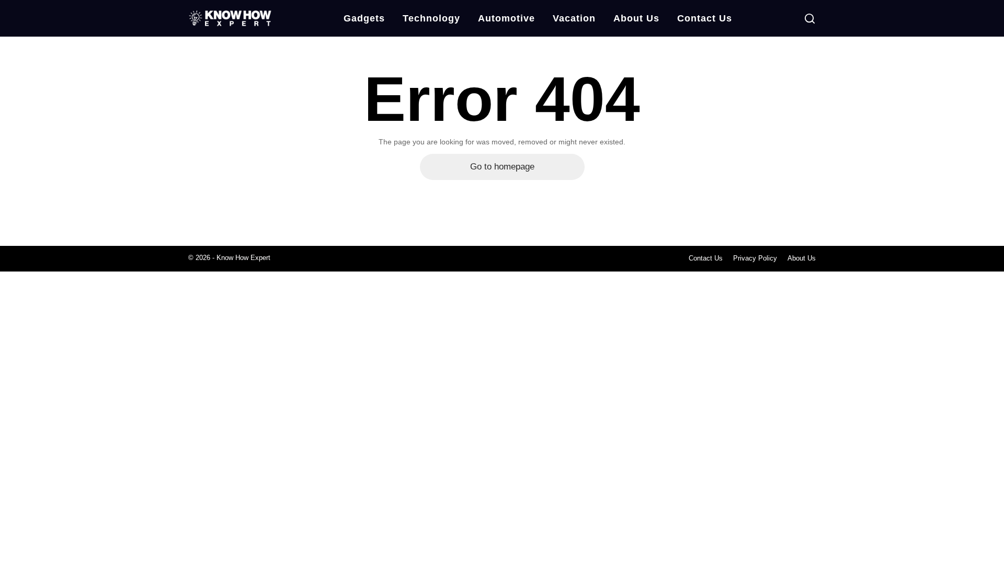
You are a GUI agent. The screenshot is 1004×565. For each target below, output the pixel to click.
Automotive (506, 18)
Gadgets (364, 18)
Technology (431, 18)
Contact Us (704, 18)
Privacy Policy (755, 258)
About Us (636, 18)
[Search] (810, 19)
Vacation (574, 18)
